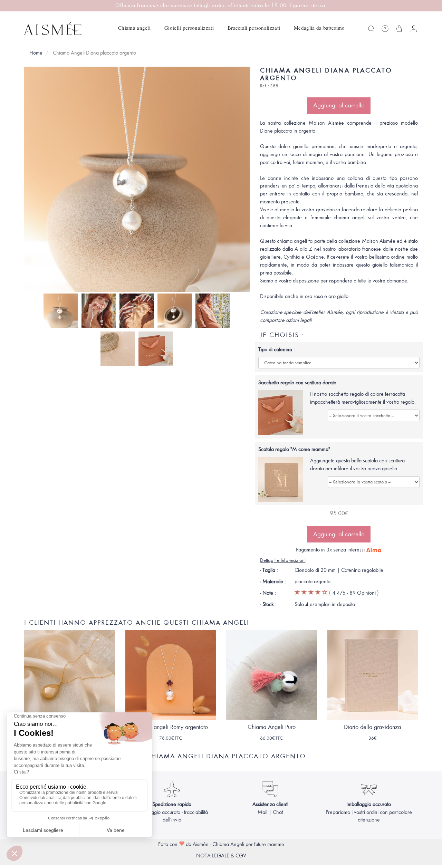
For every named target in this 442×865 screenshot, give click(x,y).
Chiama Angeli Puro (272, 727)
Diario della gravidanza (372, 727)
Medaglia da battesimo (319, 27)
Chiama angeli (134, 27)
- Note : (268, 593)
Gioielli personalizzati (189, 27)
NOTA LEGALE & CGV (221, 856)
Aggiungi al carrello (339, 105)
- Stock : (268, 604)
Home (35, 53)
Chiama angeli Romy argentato (170, 727)
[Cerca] (371, 28)
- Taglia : (269, 570)
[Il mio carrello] (399, 29)
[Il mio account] (414, 29)
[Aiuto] (385, 28)
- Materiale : (273, 581)
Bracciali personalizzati (254, 27)
